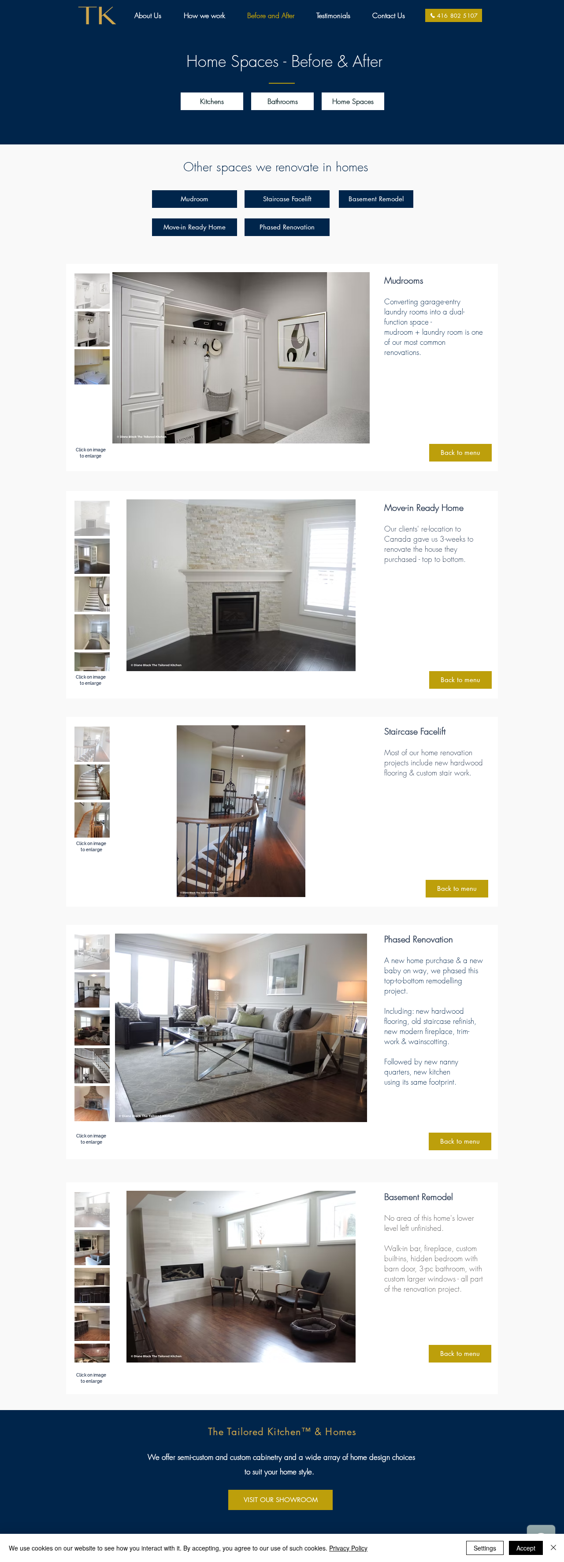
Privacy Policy (348, 1548)
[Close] (553, 1548)
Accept (525, 1548)
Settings (485, 1548)
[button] (212, 101)
